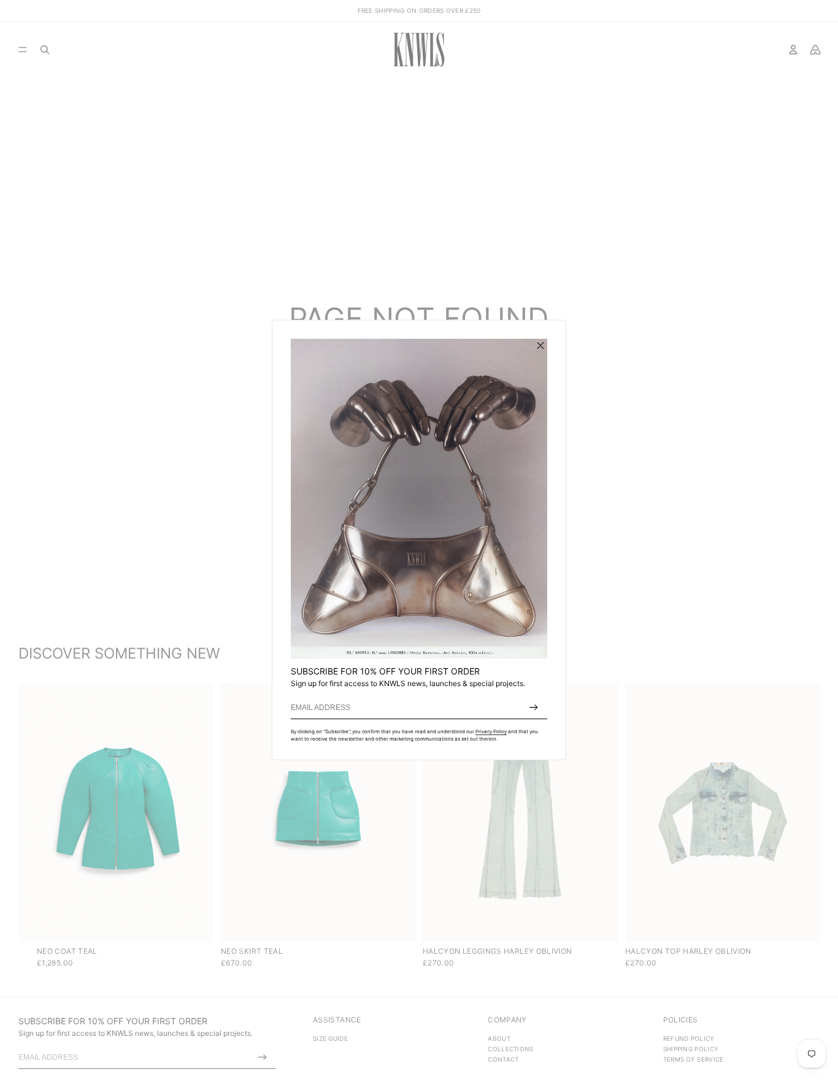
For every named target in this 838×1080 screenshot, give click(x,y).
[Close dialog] (540, 345)
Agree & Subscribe (533, 707)
